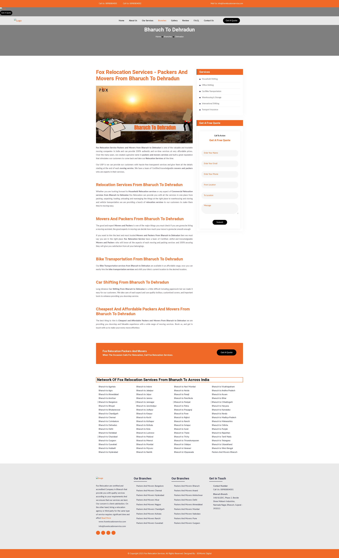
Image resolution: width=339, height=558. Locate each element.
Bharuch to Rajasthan (220, 433)
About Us (133, 21)
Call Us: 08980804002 (131, 4)
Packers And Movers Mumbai (187, 509)
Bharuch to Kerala (219, 414)
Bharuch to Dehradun (107, 425)
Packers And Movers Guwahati (149, 523)
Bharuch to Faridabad (107, 433)
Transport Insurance (210, 110)
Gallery (174, 21)
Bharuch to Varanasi (182, 448)
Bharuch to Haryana (220, 406)
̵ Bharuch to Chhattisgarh (222, 402)
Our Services (147, 21)
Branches (162, 21)
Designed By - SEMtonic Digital (197, 554)
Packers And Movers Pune (185, 519)
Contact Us (209, 21)
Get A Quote (6, 13)
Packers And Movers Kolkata (148, 514)
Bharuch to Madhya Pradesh (223, 418)
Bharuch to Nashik (144, 452)
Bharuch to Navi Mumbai (185, 387)
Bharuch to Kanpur (144, 414)
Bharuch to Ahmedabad (108, 394)
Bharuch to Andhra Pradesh (223, 391)
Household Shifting (210, 79)
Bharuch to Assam (219, 394)
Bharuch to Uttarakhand (221, 444)
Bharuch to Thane (181, 433)
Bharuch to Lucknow (145, 433)
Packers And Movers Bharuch (224, 452)
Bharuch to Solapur (182, 425)
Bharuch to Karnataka (220, 410)
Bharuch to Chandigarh (108, 414)
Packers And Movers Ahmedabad (188, 505)
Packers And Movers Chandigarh (150, 509)
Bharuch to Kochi (143, 418)
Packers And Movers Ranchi (148, 519)
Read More (106, 518)
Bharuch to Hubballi (107, 448)
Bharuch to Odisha (219, 425)
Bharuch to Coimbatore (108, 421)
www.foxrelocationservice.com (112, 522)
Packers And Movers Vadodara (187, 514)
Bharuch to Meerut (144, 441)
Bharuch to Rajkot (182, 418)
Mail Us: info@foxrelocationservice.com (226, 4)
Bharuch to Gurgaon (107, 441)
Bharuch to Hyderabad (108, 452)
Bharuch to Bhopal (106, 406)
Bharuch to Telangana (220, 441)
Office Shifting (208, 85)
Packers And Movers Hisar (147, 500)
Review (185, 21)
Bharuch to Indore (144, 387)
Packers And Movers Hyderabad (150, 495)
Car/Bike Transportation (211, 91)
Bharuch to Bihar (218, 398)
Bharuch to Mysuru (144, 448)
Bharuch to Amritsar (107, 398)
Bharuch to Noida (181, 391)
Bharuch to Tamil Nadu (221, 437)
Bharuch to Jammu (144, 398)
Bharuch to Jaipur (143, 394)
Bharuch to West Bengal (222, 448)
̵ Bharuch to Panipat (182, 402)
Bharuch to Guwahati (107, 444)
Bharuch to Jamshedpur (146, 406)
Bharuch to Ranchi (182, 421)
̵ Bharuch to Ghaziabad (107, 437)
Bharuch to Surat (181, 429)
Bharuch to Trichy (181, 437)
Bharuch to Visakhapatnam (223, 387)
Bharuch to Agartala (106, 387)
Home (121, 21)
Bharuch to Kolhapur (145, 421)
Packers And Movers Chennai (149, 491)
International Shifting (210, 104)
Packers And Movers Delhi (185, 500)
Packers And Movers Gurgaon (187, 523)
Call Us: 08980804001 (107, 4)
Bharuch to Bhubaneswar (109, 410)
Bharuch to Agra (105, 391)
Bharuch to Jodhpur (144, 410)
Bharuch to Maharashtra (221, 421)
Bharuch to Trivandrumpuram (186, 441)
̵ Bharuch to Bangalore (107, 402)
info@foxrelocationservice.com (112, 526)
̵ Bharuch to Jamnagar (145, 402)
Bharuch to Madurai (144, 437)
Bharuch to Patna (181, 406)
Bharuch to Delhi (105, 429)
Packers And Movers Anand (186, 491)
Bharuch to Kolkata (144, 425)
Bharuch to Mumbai (144, 444)
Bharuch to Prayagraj (183, 410)
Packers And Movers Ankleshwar (188, 495)
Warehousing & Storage (211, 97)
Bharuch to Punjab (219, 429)
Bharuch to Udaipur (182, 444)
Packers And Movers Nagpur (148, 505)
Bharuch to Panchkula (183, 398)
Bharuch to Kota (143, 429)
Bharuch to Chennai (107, 418)
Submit (220, 222)
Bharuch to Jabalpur (144, 391)
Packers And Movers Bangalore (150, 486)
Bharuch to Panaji (181, 394)
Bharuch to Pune (181, 414)
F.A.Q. (196, 21)
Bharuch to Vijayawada (184, 452)
